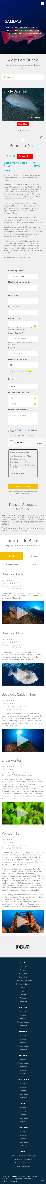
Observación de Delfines (23, 980)
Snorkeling (23, 977)
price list (7, 253)
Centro (23, 1011)
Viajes (23, 991)
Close (42, 1178)
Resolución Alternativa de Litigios (23, 1156)
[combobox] (23, 339)
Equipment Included (21, 371)
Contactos (23, 1002)
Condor (34, 556)
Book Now (23, 124)
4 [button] (25, 130)
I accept (22, 431)
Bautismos (23, 973)
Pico (34, 564)
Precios (23, 998)
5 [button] (28, 130)
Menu (42, 3)
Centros (23, 966)
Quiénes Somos (23, 1022)
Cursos (23, 970)
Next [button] (44, 110)
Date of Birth (15, 318)
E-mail (11, 348)
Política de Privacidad (23, 1163)
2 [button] (20, 130)
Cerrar (41, 136)
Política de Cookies (23, 1166)
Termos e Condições (25, 435)
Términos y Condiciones (23, 1170)
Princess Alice (11, 564)
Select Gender (15, 333)
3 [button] (23, 130)
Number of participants (19, 282)
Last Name (14, 307)
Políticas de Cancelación (23, 1159)
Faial (11, 556)
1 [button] (18, 130)
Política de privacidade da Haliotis (22, 431)
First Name (14, 295)
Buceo (23, 987)
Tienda (23, 994)
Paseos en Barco (23, 984)
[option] (23, 107)
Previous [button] (2, 110)
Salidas (23, 1019)
